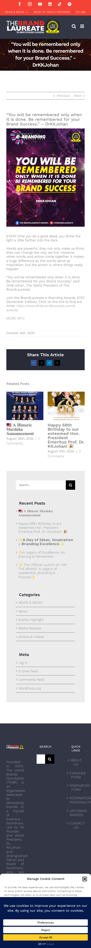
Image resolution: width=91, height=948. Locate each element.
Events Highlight (31, 620)
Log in (23, 663)
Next (77, 96)
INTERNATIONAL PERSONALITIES (76, 800)
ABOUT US (75, 762)
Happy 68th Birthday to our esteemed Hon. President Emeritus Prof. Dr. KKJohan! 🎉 (66, 435)
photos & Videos (31, 637)
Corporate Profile (76, 775)
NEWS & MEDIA (30, 603)
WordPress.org (29, 688)
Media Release (29, 628)
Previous (63, 96)
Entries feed (28, 671)
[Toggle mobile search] (74, 26)
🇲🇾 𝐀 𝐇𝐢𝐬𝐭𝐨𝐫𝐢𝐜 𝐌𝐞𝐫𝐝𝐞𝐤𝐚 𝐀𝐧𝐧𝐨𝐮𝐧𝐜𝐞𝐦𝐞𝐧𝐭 (20, 429)
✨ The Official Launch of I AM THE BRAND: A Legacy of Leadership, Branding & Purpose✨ (42, 571)
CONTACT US (76, 825)
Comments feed (31, 680)
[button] (85, 879)
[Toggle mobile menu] (82, 26)
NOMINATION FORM (76, 787)
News (22, 611)
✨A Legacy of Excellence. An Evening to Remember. (41, 554)
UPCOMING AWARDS (76, 813)
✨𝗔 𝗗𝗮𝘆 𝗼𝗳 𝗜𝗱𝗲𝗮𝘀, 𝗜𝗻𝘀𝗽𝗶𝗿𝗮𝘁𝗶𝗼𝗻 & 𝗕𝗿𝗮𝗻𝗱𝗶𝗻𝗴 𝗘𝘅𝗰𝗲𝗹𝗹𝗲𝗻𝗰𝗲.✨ (45, 542)
